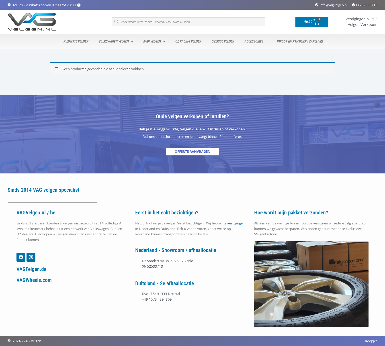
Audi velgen (151, 41)
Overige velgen (222, 41)
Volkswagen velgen (113, 41)
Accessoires (253, 41)
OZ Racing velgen (187, 41)
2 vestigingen (234, 223)
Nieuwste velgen (75, 41)
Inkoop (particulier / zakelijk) (299, 41)
